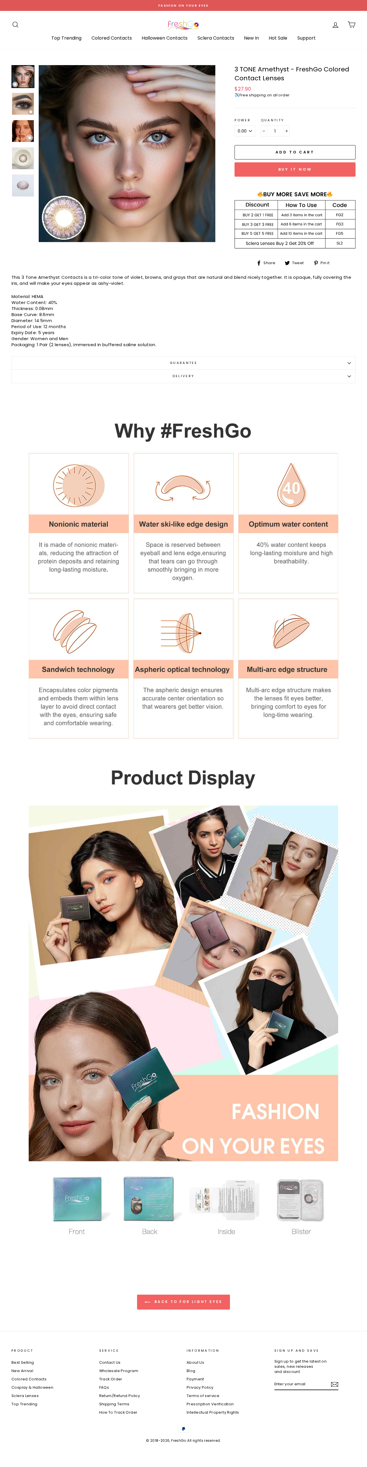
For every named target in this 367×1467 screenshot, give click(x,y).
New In (251, 38)
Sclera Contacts (216, 38)
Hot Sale (278, 38)
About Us (195, 1362)
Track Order (110, 1379)
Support (306, 38)
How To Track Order (118, 1412)
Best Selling (22, 1362)
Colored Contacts (111, 38)
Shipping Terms (114, 1404)
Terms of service (203, 1395)
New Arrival (22, 1370)
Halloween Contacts (165, 38)
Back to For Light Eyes (187, 1302)
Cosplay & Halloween (32, 1387)
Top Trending (66, 38)
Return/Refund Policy (119, 1395)
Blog (191, 1370)
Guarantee (183, 363)
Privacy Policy (200, 1387)
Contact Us (110, 1362)
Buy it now (295, 169)
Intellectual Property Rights (213, 1412)
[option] (183, 5)
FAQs (104, 1387)
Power (243, 120)
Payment (195, 1379)
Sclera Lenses (25, 1395)
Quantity (272, 120)
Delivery (184, 376)
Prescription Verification (210, 1404)
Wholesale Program (118, 1370)
